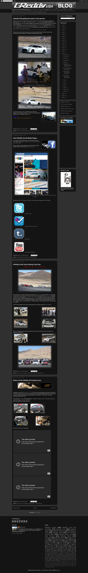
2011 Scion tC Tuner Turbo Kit (32, 297)
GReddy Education (20, 257)
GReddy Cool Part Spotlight (21, 503)
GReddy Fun (18, 130)
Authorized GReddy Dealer (54, 554)
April (64, 85)
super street (56, 560)
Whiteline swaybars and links (24, 27)
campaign (47, 565)
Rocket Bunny (70, 541)
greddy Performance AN (68, 565)
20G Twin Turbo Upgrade (24, 22)
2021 (63, 34)
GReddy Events (19, 373)
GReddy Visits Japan (57, 540)
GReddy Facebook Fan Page (67, 108)
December (65, 54)
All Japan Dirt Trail (69, 560)
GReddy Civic (57, 553)
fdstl (56, 565)
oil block (46, 560)
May (64, 83)
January (65, 91)
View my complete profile (17, 533)
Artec (74, 560)
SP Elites (22, 398)
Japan (73, 546)
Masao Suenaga (48, 564)
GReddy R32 (72, 555)
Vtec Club (65, 564)
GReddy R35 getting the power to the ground (29, 18)
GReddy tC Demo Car (33, 373)
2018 (63, 40)
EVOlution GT (48, 548)
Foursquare (24, 200)
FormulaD (48, 537)
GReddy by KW (61, 563)
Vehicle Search (60, 559)
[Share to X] (33, 129)
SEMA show (73, 545)
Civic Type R (51, 550)
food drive (73, 559)
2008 (63, 97)
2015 (63, 45)
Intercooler (63, 558)
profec (51, 560)
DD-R (52, 558)
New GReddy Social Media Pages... (25, 138)
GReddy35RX (61, 545)
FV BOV (51, 553)
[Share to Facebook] (35, 129)
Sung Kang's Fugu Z (51, 546)
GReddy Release (38, 503)
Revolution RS (66, 548)
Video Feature (60, 564)
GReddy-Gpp (32, 146)
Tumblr (28, 200)
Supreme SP (52, 544)
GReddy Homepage (65, 101)
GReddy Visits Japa (54, 563)
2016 (63, 43)
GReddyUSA (27, 239)
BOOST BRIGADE (63, 549)
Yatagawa (70, 564)
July (64, 80)
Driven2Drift (57, 550)
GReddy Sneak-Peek (34, 130)
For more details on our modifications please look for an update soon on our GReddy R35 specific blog (29, 29)
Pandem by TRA (65, 550)
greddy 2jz (60, 565)
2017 (63, 42)
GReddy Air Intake (64, 554)
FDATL (63, 546)
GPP (37, 20)
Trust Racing (53, 559)
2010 (63, 93)
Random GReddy (57, 548)
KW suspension (40, 25)
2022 (63, 32)
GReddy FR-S (59, 537)
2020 (63, 36)
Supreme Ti (47, 559)
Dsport (63, 555)
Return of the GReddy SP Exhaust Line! (27, 380)
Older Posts (53, 508)
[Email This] (31, 129)
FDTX (70, 549)
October (65, 58)
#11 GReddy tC (48, 295)
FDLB (68, 546)
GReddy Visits (41, 373)
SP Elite (21, 428)
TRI (53, 564)
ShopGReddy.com (55, 539)
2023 (63, 30)
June (64, 81)
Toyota (56, 564)
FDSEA (46, 549)
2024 (63, 28)
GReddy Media (33, 257)
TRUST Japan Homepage (66, 104)
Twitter (19, 200)
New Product (49, 536)
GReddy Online (47, 563)
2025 (63, 27)
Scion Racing (42, 266)
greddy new (72, 550)
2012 (63, 51)
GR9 (75, 544)
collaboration (53, 565)
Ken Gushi (66, 539)
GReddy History (49, 541)
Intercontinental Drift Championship (70, 563)
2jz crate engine (62, 560)
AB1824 (59, 555)
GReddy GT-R (69, 544)
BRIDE (47, 558)
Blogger (58, 570)
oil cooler (54, 555)
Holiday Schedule (59, 541)
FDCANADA (57, 558)
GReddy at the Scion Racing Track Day (27, 264)
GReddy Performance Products (31, 226)
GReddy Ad (69, 553)
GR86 (67, 555)
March (64, 87)
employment (67, 559)
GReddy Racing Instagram (66, 110)
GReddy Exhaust (31, 503)
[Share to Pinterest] (36, 129)
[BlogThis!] (32, 129)
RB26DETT (72, 558)
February (65, 89)
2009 (63, 95)
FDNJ (73, 548)
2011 (63, 53)
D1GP (59, 546)
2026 (63, 25)
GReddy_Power (28, 213)
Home (35, 508)
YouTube (74, 564)
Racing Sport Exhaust (27, 392)
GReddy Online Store (65, 106)
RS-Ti (50, 555)
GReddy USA (22, 527)
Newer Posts (16, 508)
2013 (63, 49)
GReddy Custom (54, 549)
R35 (67, 558)
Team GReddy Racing (51, 545)
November (65, 56)
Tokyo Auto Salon (60, 544)
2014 (63, 47)
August (65, 62)
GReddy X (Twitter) (65, 113)
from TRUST (63, 543)
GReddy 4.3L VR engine (36, 22)
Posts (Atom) (37, 512)
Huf (70, 554)
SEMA (67, 545)
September (65, 60)
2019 (63, 38)
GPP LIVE (64, 553)
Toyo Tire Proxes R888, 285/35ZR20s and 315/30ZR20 (32, 24)
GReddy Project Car (26, 130)
